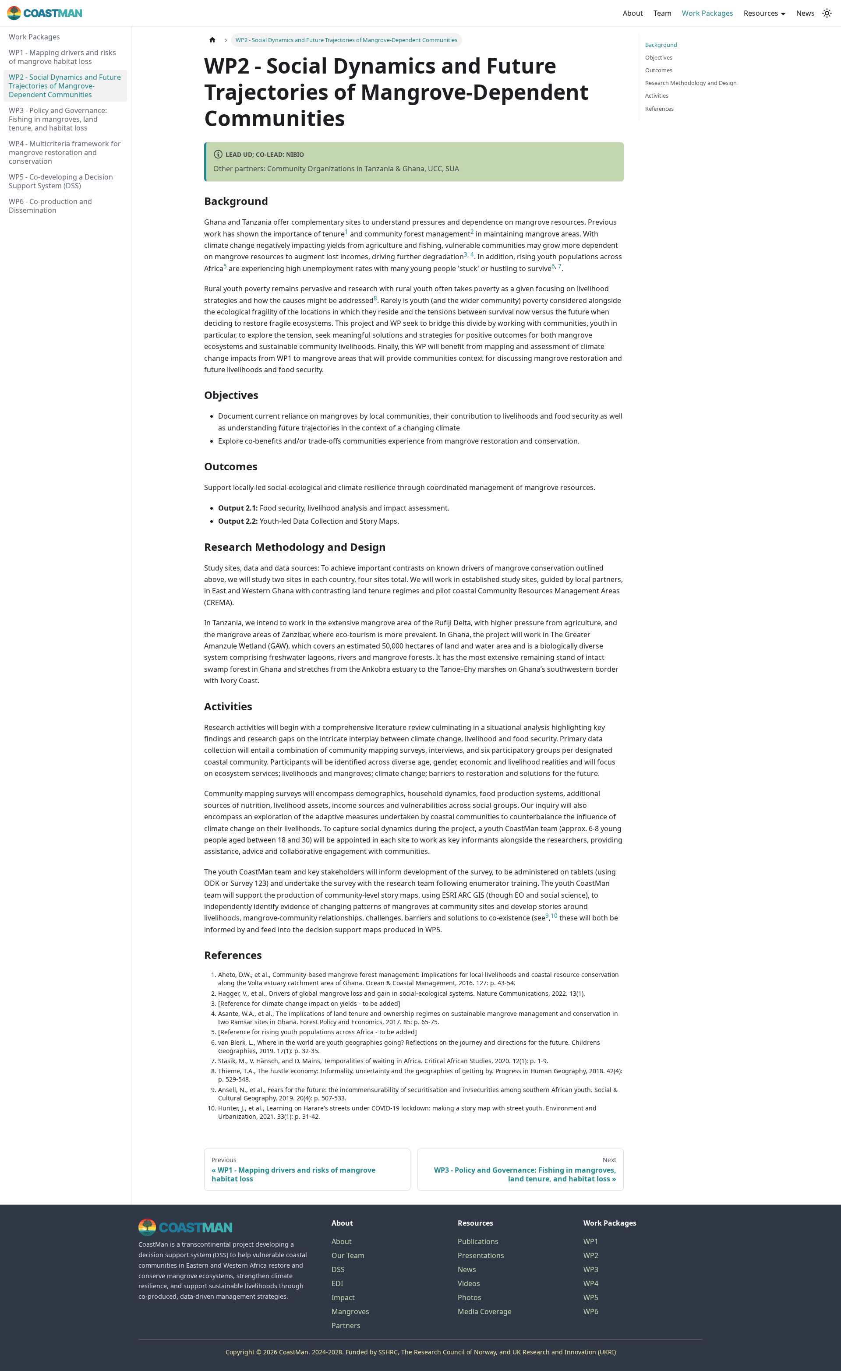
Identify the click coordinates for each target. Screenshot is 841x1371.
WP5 (590, 1297)
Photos (469, 1297)
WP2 (590, 1255)
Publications (478, 1241)
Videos (469, 1283)
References (659, 109)
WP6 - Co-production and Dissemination (50, 206)
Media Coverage (485, 1311)
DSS (338, 1269)
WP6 (590, 1311)
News (805, 13)
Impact (343, 1297)
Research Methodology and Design (691, 83)
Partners (346, 1325)
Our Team (348, 1255)
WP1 (590, 1241)
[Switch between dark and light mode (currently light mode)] (827, 13)
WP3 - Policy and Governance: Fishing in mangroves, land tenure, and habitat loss (58, 119)
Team (662, 13)
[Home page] (212, 40)
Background (661, 45)
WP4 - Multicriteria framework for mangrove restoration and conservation (65, 152)
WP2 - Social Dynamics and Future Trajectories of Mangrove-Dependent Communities (65, 85)
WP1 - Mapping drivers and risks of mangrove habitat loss (62, 57)
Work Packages (707, 13)
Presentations (481, 1255)
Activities (656, 95)
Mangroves (350, 1311)
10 (554, 916)
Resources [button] (761, 13)
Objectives (658, 57)
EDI (337, 1283)
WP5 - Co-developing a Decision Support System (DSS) (61, 181)
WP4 (590, 1283)
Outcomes (658, 70)
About (633, 13)
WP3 (590, 1269)
